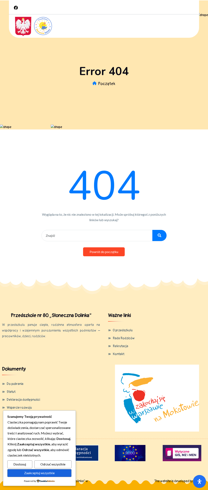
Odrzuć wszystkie (52, 464)
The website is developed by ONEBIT (179, 481)
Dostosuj (19, 464)
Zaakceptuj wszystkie (39, 473)
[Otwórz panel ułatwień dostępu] (199, 481)
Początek (106, 83)
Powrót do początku (104, 252)
